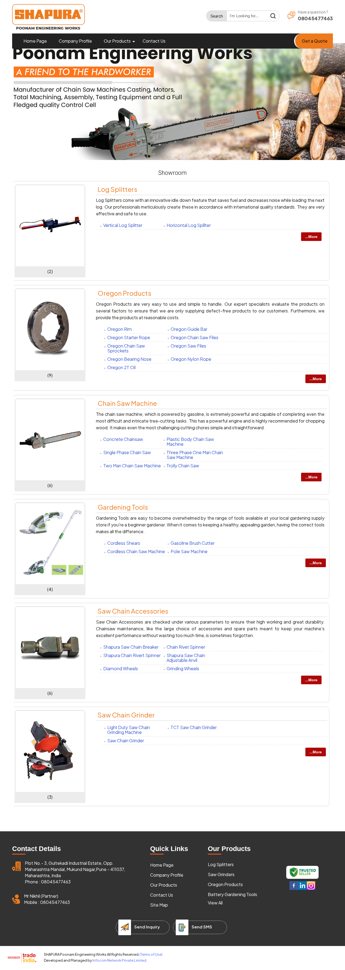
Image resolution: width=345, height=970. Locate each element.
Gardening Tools (123, 507)
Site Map (159, 905)
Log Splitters (117, 189)
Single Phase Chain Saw (127, 452)
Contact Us (154, 41)
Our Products (117, 41)
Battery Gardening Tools (232, 894)
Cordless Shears (123, 543)
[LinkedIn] (302, 888)
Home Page (35, 41)
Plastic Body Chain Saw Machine (190, 441)
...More (311, 236)
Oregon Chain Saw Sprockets (126, 348)
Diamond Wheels (120, 668)
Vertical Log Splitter (122, 225)
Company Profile (75, 41)
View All (215, 903)
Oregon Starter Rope (128, 337)
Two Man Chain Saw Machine (132, 465)
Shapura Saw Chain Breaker (130, 647)
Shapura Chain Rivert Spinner (132, 655)
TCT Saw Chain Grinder (194, 727)
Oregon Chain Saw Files (194, 337)
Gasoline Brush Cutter (193, 543)
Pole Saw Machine (189, 551)
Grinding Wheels (183, 668)
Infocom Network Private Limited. (119, 960)
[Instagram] (311, 888)
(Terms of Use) (151, 954)
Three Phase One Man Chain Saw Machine (195, 455)
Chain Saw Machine (127, 403)
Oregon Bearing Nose (129, 359)
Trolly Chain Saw (183, 465)
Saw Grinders (221, 874)
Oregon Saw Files (188, 346)
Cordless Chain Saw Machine (136, 551)
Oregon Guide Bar (189, 329)
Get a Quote (314, 41)
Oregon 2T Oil (121, 367)
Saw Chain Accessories (133, 611)
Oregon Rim (119, 329)
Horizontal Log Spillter (189, 225)
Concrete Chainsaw (123, 439)
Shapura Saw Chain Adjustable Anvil (186, 657)
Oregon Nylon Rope (191, 359)
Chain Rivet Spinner (186, 647)
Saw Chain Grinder (126, 715)
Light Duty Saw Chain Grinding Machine (128, 729)
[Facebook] (293, 888)
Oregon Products (124, 293)
